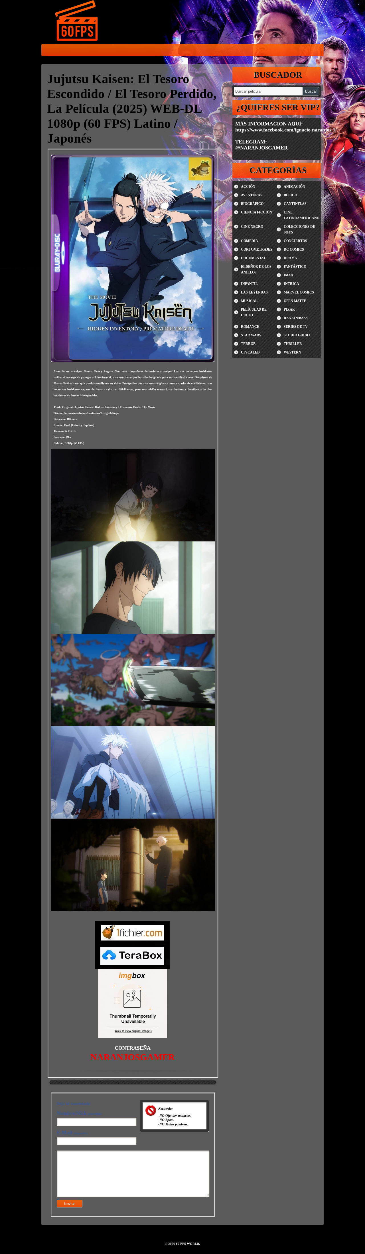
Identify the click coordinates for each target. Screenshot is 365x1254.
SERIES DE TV (296, 327)
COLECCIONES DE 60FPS (299, 229)
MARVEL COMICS (299, 292)
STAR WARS (251, 335)
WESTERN (292, 352)
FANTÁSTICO (295, 267)
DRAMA (290, 258)
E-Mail (72, 1132)
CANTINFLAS (295, 204)
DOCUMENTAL (253, 258)
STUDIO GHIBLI (297, 335)
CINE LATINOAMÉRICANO (301, 215)
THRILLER (293, 344)
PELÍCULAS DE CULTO (254, 312)
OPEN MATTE (295, 301)
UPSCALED (250, 352)
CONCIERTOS (295, 241)
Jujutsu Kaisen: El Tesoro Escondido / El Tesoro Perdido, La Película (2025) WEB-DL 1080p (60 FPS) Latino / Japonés (131, 108)
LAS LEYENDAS (254, 292)
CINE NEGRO (252, 227)
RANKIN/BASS (296, 318)
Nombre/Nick (79, 1113)
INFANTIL (249, 284)
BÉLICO (290, 195)
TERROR (248, 344)
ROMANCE (250, 327)
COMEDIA (249, 241)
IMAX (288, 275)
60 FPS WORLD (77, 21)
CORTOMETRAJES (256, 249)
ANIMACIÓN (294, 187)
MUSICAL (249, 301)
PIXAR (289, 309)
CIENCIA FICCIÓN (256, 212)
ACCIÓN (248, 187)
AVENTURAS (251, 195)
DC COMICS (294, 249)
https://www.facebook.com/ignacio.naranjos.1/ (286, 130)
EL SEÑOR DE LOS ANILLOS (256, 269)
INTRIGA (291, 284)
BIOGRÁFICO (252, 204)
